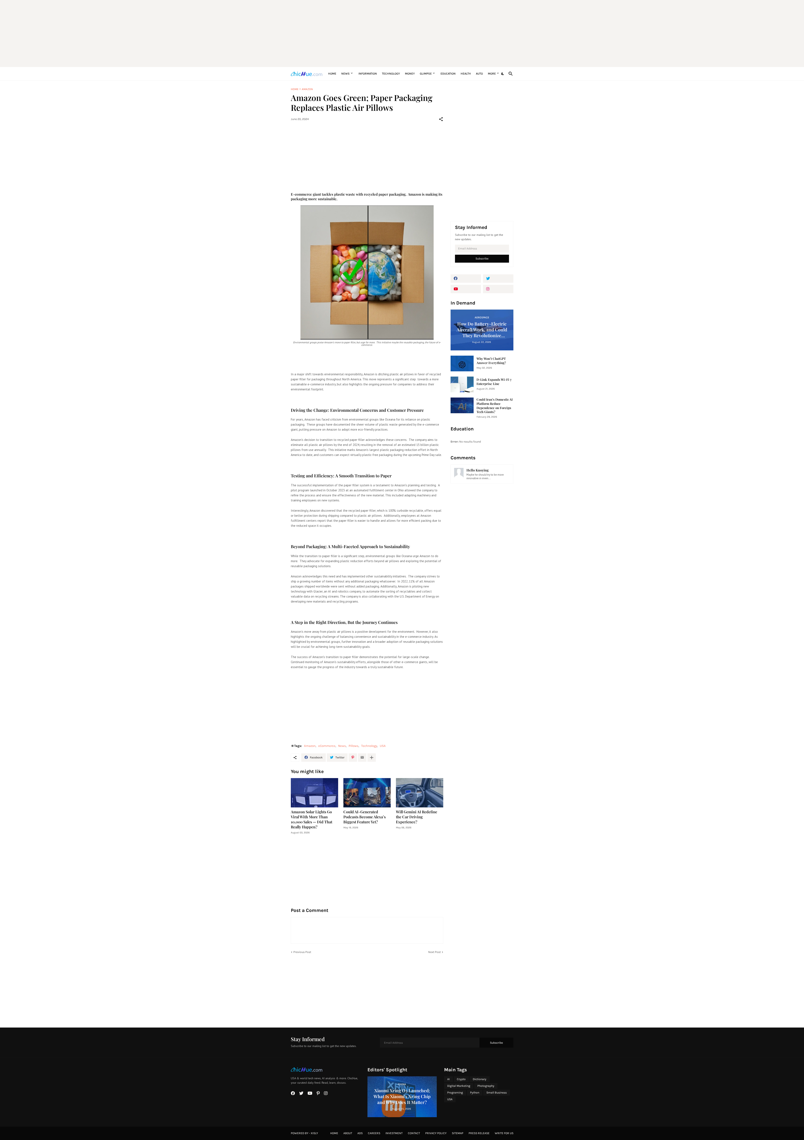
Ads (360, 1133)
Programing (455, 1092)
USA (383, 746)
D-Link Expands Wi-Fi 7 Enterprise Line (494, 382)
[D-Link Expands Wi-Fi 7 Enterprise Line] (462, 384)
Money (410, 73)
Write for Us (504, 1133)
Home (332, 73)
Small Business (496, 1092)
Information (367, 73)
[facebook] (466, 278)
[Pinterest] (353, 757)
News (345, 73)
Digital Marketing (458, 1086)
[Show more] (371, 757)
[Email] (362, 757)
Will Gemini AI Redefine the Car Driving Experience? (416, 816)
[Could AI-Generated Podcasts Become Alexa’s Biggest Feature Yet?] (367, 792)
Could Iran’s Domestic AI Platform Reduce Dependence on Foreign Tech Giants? (495, 406)
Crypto (461, 1079)
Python (474, 1092)
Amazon (307, 89)
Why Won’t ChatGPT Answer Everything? (491, 361)
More (492, 73)
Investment (394, 1133)
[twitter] (498, 278)
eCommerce (326, 746)
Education (448, 73)
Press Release (479, 1133)
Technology (391, 73)
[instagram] (498, 289)
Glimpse (426, 73)
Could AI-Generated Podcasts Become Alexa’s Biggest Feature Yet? (364, 816)
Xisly (314, 1133)
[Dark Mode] (502, 73)
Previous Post (302, 952)
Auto (479, 73)
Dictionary (479, 1079)
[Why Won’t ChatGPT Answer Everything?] (462, 363)
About (347, 1133)
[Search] (509, 73)
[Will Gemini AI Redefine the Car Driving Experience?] (419, 792)
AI (448, 1079)
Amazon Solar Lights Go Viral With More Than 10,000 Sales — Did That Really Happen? (311, 819)
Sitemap (457, 1133)
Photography (485, 1086)
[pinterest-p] (318, 1093)
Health (466, 73)
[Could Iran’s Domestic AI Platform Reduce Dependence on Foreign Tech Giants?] (462, 405)
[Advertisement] (402, 33)
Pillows (353, 746)
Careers (374, 1133)
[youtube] (466, 289)
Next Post (434, 952)
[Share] (441, 119)
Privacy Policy (436, 1133)
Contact (414, 1133)
